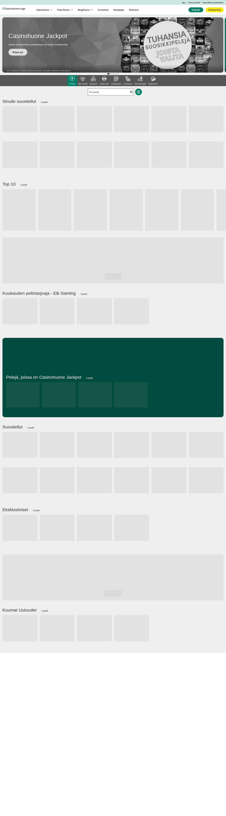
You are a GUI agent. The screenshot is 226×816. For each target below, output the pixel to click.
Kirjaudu (196, 9)
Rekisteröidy (214, 9)
